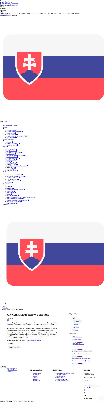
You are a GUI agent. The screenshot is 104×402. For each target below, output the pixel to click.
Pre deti (8, 161)
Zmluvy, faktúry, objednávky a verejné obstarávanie (19, 197)
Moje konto (3, 15)
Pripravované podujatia (12, 143)
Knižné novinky (10, 133)
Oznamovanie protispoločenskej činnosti (17, 200)
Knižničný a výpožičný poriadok (15, 189)
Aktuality (9, 142)
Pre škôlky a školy (11, 163)
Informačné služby (11, 164)
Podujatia (35, 379)
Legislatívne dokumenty (12, 177)
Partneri (8, 194)
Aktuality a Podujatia (8, 139)
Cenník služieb (10, 167)
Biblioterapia (76, 327)
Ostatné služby (10, 169)
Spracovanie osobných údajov (14, 198)
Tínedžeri (75, 330)
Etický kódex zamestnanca (13, 201)
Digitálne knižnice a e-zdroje (14, 131)
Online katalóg (10, 130)
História (8, 186)
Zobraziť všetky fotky (14, 347)
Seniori (74, 317)
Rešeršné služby (10, 154)
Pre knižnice (6, 172)
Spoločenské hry (10, 137)
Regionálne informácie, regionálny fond (16, 166)
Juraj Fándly (9, 188)
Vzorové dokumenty (11, 179)
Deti (8, 320)
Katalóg (5, 127)
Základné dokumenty (12, 195)
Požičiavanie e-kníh (11, 157)
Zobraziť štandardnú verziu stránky (9, 3)
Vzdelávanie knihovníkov (13, 180)
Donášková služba (11, 160)
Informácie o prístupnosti (62, 380)
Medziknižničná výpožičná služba (15, 155)
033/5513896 (87, 387)
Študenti (75, 326)
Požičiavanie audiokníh (12, 158)
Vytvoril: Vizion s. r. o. (28, 401)
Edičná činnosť (10, 192)
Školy (74, 329)
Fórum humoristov (77, 320)
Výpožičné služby (11, 149)
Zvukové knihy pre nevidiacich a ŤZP (16, 136)
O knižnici (6, 183)
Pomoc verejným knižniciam (13, 174)
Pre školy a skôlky (61, 374)
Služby (5, 146)
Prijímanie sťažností (61, 379)
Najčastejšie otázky (11, 170)
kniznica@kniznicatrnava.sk (91, 385)
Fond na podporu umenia (33, 340)
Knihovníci (75, 324)
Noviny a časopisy (11, 134)
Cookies (3, 366)
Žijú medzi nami (77, 323)
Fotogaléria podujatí (11, 145)
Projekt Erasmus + (11, 203)
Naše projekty (10, 191)
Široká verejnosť (77, 321)
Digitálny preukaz (11, 151)
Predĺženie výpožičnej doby (13, 152)
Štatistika (8, 182)
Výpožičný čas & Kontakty (10, 125)
